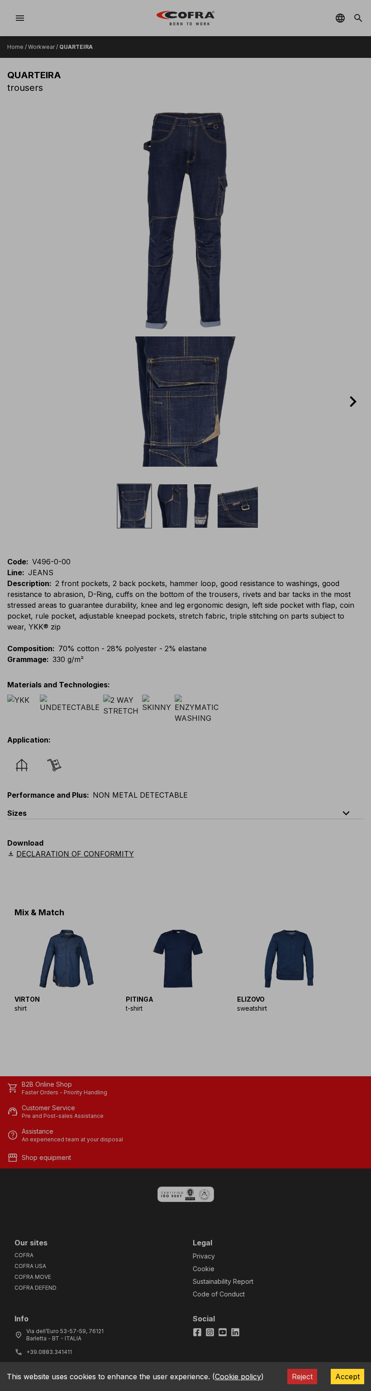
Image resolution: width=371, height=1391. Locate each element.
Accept (347, 1376)
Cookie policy (238, 1376)
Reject (302, 1376)
